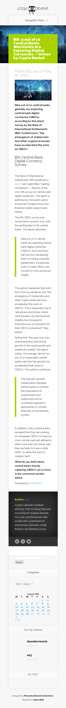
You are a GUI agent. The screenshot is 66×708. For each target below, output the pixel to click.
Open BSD (38, 700)
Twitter (28, 541)
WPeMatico (35, 483)
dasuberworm (37, 641)
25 (22, 614)
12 (27, 607)
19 (27, 610)
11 (22, 607)
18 (22, 610)
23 (48, 610)
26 (27, 614)
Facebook (23, 541)
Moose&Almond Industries (38, 696)
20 (32, 610)
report (18, 184)
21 (38, 610)
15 (43, 607)
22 (43, 610)
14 (38, 607)
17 (17, 610)
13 (32, 607)
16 (48, 607)
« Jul (17, 620)
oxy (35, 71)
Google (17, 541)
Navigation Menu (34, 20)
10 (17, 607)
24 (17, 614)
